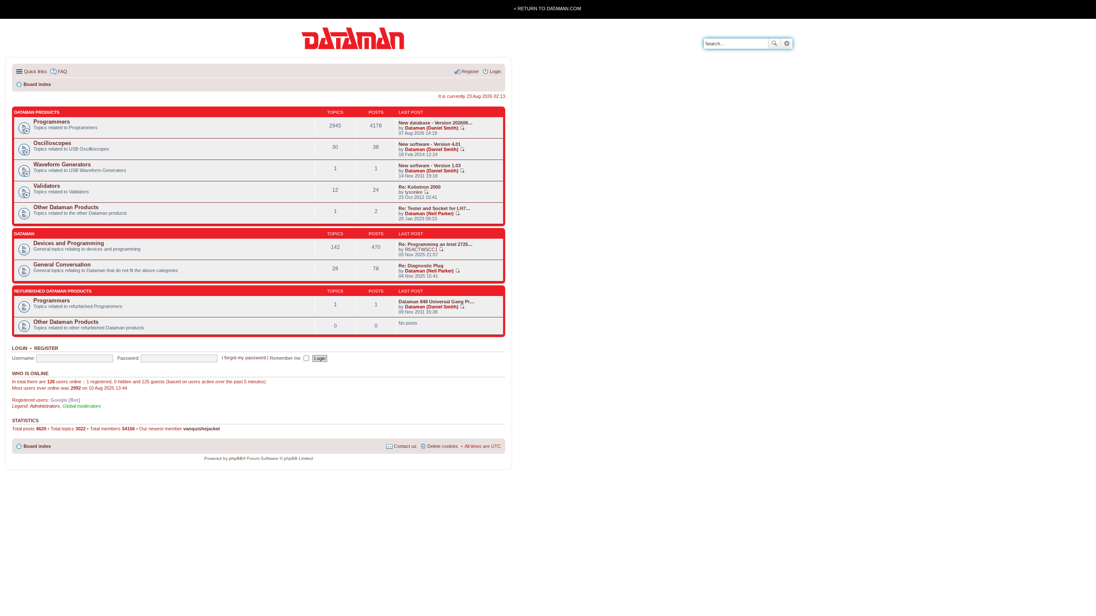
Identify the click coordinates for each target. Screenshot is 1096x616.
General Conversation (62, 264)
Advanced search (786, 43)
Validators (46, 186)
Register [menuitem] (470, 71)
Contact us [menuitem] (405, 446)
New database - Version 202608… (436, 122)
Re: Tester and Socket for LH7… (435, 208)
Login (19, 348)
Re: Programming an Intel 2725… (436, 244)
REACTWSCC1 (421, 249)
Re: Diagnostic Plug (421, 265)
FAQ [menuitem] (62, 71)
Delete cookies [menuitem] (442, 446)
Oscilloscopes (52, 143)
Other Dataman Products (65, 207)
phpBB (236, 458)
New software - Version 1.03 (430, 165)
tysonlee (414, 192)
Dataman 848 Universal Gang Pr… (436, 301)
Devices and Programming (68, 243)
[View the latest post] (462, 127)
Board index (37, 446)
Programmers (51, 121)
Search (774, 43)
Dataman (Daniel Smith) (432, 127)
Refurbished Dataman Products (53, 291)
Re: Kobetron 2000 (420, 187)
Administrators (45, 406)
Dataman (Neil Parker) (429, 213)
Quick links (35, 71)
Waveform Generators (62, 164)
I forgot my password (244, 358)
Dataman (24, 233)
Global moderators (82, 406)
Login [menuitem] (495, 71)
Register (46, 348)
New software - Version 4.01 (430, 144)
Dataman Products (37, 112)
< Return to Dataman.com (547, 8)
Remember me (286, 358)
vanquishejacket (201, 428)
